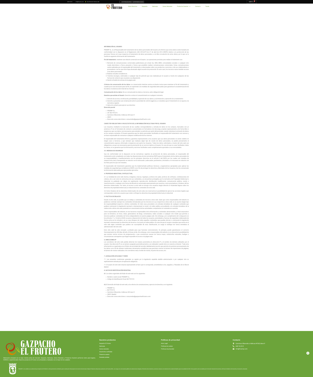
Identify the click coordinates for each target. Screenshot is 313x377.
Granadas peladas (104, 357)
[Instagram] (307, 353)
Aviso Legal (164, 343)
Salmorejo (155, 6)
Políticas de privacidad (167, 349)
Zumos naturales (104, 349)
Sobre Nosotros (132, 6)
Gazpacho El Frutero (105, 343)
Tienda (207, 6)
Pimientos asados (104, 354)
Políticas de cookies (167, 346)
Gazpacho (144, 6)
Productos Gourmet (182, 6)
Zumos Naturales (167, 6)
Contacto (198, 6)
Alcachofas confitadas (105, 351)
